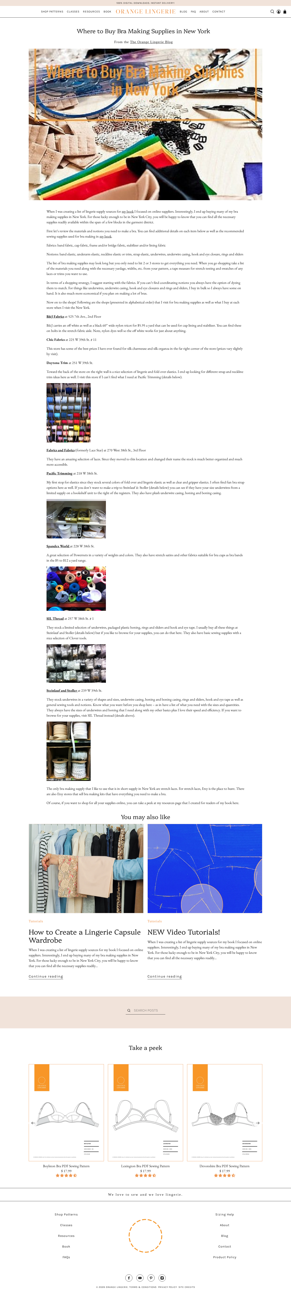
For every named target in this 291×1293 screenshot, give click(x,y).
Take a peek (145, 1047)
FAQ (193, 11)
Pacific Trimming (59, 473)
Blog (183, 11)
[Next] (258, 1123)
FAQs (66, 1257)
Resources (91, 11)
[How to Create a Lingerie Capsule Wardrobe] (86, 868)
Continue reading (46, 976)
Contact (218, 11)
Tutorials (36, 921)
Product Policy (224, 1257)
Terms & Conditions (143, 1287)
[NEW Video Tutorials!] (205, 868)
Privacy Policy (167, 1287)
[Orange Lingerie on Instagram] (162, 1279)
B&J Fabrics (55, 316)
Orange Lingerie (117, 1287)
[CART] (285, 11)
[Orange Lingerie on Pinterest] (151, 1279)
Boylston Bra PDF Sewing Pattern (66, 1166)
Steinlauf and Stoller (62, 690)
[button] (145, 1175)
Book (107, 11)
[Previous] (33, 1123)
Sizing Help (224, 1214)
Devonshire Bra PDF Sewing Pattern (225, 1166)
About (204, 11)
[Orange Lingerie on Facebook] (128, 1279)
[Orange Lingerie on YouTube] (140, 1279)
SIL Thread (55, 618)
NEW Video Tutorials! (183, 931)
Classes (73, 11)
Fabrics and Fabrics (61, 450)
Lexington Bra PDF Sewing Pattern (145, 1166)
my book (128, 211)
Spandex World (58, 546)
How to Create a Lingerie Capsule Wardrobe (85, 935)
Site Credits (187, 1287)
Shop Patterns (52, 11)
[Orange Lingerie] (145, 11)
